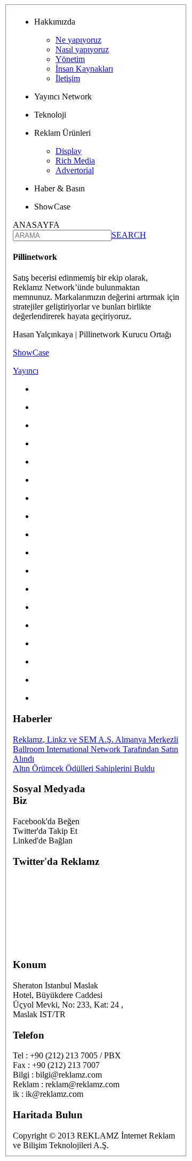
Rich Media (75, 160)
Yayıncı (25, 370)
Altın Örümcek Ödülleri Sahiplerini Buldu (84, 768)
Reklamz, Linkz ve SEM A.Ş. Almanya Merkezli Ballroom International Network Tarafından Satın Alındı (95, 749)
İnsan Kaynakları (84, 68)
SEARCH (128, 234)
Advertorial (74, 170)
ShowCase (31, 352)
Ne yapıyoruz (78, 39)
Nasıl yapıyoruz (82, 49)
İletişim (67, 78)
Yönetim (70, 59)
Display (68, 151)
